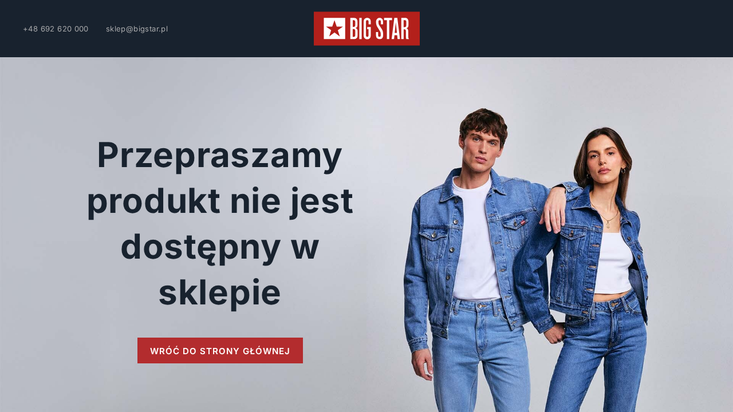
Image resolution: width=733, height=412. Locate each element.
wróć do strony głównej (220, 351)
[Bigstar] (367, 28)
